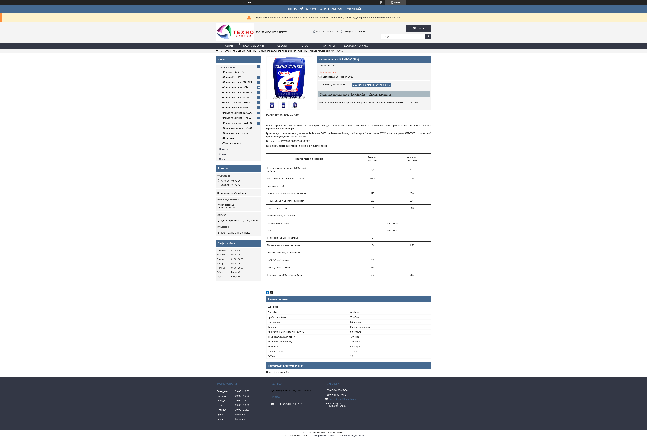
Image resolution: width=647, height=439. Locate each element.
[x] (271, 293)
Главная (228, 45)
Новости (281, 45)
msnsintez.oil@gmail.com (233, 193)
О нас (305, 45)
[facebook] (267, 293)
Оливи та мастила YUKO (236, 107)
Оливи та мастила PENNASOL (239, 92)
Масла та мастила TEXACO (237, 113)
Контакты (329, 45)
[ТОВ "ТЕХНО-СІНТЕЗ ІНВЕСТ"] (235, 40)
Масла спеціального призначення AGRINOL (283, 50)
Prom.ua (340, 433)
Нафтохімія (229, 138)
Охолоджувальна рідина (235, 133)
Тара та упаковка (232, 143)
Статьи (223, 154)
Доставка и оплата (356, 45)
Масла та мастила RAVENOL (238, 123)
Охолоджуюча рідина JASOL (238, 128)
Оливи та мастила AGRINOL (240, 50)
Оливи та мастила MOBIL (236, 87)
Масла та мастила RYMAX (237, 118)
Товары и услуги (253, 45)
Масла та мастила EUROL (236, 102)
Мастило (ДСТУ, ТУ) (233, 72)
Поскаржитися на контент (325, 436)
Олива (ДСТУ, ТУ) (232, 77)
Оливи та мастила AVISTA (236, 97)
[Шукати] (428, 36)
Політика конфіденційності (352, 436)
